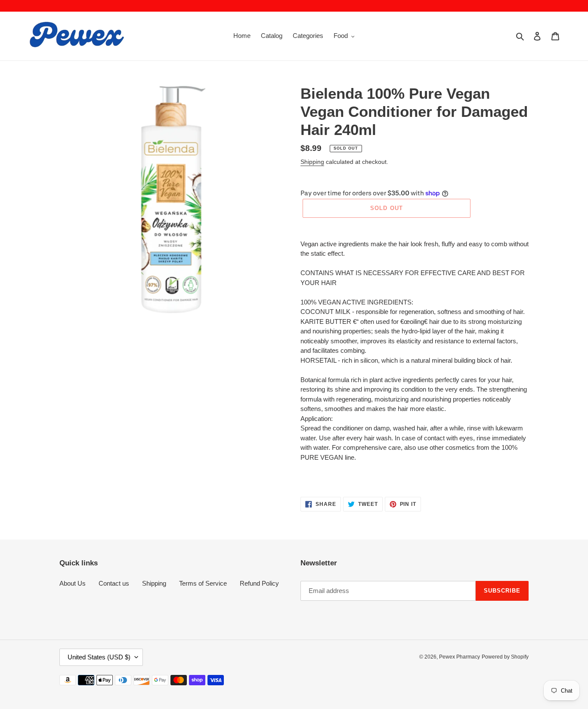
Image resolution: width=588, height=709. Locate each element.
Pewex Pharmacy (459, 657)
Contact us (114, 583)
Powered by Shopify (505, 657)
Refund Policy (259, 583)
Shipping (312, 161)
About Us (72, 583)
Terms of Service (203, 583)
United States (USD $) (99, 657)
